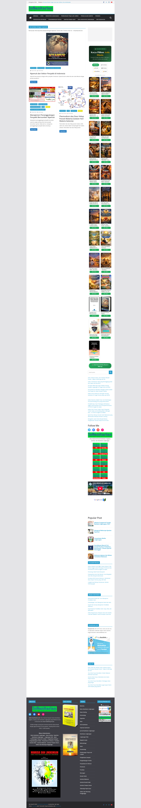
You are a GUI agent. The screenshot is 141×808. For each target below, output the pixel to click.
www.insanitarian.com (34, 718)
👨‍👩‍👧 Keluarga (104, 68)
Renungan (82, 773)
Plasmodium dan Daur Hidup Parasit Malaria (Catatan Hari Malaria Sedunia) (71, 118)
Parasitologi (74, 110)
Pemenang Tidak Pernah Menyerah (96, 572)
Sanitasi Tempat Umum (53, 742)
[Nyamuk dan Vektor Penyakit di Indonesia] (57, 49)
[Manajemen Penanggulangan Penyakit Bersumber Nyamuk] (42, 94)
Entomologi (33, 67)
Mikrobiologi (83, 743)
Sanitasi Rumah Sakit (69, 19)
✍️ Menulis (96, 68)
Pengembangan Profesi (54, 19)
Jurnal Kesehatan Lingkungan (87, 730)
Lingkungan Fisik (49, 737)
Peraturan (82, 766)
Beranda (35, 16)
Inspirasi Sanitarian (43, 104)
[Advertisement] (100, 34)
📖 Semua (95, 64)
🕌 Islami (105, 71)
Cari (110, 372)
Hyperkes (56, 735)
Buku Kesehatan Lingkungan (86, 19)
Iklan (81, 721)
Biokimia (82, 706)
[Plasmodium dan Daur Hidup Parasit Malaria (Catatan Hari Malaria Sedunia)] (72, 97)
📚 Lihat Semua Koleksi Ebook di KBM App (100, 365)
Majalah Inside (83, 740)
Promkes (97, 16)
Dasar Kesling (49, 735)
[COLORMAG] (100, 433)
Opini (41, 16)
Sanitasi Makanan (41, 742)
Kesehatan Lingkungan (52, 16)
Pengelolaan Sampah (87, 16)
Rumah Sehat (33, 742)
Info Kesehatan (100, 19)
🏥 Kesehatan (104, 64)
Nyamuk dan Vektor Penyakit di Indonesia (47, 73)
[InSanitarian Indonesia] (30, 17)
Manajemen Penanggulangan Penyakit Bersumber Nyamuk (42, 116)
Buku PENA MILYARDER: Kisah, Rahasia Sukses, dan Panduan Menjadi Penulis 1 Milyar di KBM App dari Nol (100, 669)
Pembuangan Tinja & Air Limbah (70, 16)
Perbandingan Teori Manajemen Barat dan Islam (99, 602)
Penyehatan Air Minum (39, 19)
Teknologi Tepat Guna (85, 788)
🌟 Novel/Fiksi (97, 71)
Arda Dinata (40, 70)
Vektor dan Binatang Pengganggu (53, 67)
